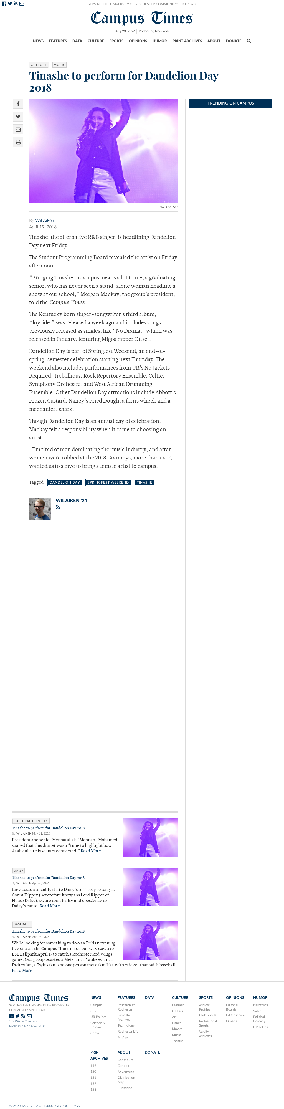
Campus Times (142, 17)
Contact (123, 1065)
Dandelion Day (65, 482)
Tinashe (144, 482)
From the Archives (124, 1017)
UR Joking (260, 1027)
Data (77, 41)
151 (93, 1077)
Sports (116, 41)
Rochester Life (128, 1031)
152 (93, 1083)
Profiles (123, 1037)
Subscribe (125, 1088)
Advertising (126, 1071)
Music (59, 65)
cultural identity (31, 821)
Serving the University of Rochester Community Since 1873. (142, 4)
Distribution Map (126, 1080)
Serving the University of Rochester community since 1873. (39, 1008)
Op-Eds (231, 1021)
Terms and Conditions (62, 1106)
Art (174, 1017)
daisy (19, 870)
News (38, 41)
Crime (94, 1033)
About (213, 41)
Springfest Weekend (108, 482)
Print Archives (187, 41)
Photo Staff (168, 206)
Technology (126, 1025)
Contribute (125, 1060)
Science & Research (97, 1025)
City (93, 1011)
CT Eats (177, 1011)
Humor (160, 41)
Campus (96, 1005)
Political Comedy (259, 1019)
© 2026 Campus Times (25, 1106)
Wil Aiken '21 (71, 500)
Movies (177, 1028)
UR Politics (98, 1017)
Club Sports (207, 1015)
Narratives (260, 1005)
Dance (176, 1023)
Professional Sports (208, 1023)
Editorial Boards (232, 1007)
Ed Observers (235, 1015)
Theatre (177, 1041)
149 (93, 1065)
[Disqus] (95, 596)
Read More (91, 851)
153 (93, 1089)
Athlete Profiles (204, 1007)
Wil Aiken (44, 220)
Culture (96, 41)
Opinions (138, 41)
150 (93, 1071)
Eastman (178, 1005)
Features (58, 41)
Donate (233, 41)
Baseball (22, 924)
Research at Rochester (126, 1007)
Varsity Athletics (205, 1034)
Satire (257, 1011)
